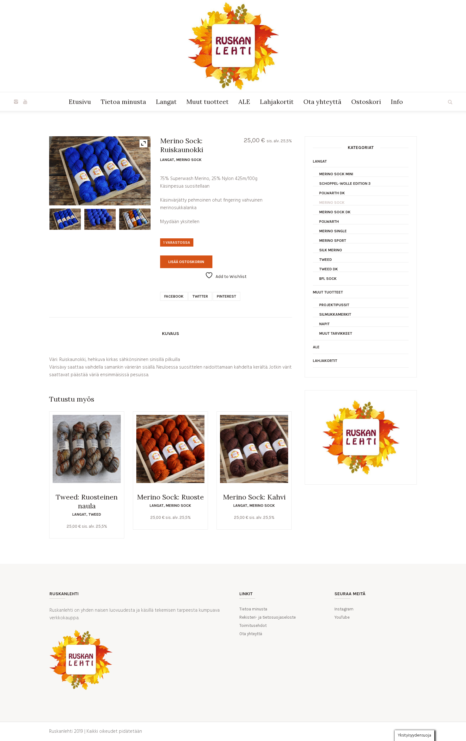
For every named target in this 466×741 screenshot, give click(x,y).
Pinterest (226, 296)
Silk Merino (330, 250)
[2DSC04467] (65, 219)
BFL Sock (328, 278)
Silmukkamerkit (335, 314)
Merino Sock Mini (336, 174)
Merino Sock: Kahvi (254, 497)
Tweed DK (328, 269)
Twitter (200, 296)
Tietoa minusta (253, 609)
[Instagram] (16, 102)
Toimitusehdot (253, 625)
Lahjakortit (325, 360)
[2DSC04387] (100, 219)
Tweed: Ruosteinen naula (87, 501)
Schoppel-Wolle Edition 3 (345, 183)
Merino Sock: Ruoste (170, 497)
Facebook (174, 296)
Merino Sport (332, 240)
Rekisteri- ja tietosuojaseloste (267, 617)
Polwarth (329, 221)
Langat (167, 160)
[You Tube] (25, 102)
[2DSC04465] (135, 219)
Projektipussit (334, 305)
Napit (324, 324)
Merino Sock (189, 160)
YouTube (342, 617)
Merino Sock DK (335, 212)
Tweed (94, 514)
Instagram (343, 609)
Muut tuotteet (328, 292)
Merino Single (333, 231)
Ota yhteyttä (250, 633)
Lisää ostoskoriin (186, 262)
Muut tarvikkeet (335, 333)
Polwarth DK (332, 193)
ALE (316, 347)
